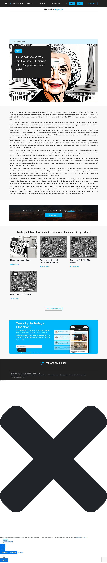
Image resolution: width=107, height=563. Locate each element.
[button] (53, 459)
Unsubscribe (64, 375)
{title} (4, 554)
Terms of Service (78, 537)
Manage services (6, 540)
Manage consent (4, 560)
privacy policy (37, 352)
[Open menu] (6, 3)
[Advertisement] (53, 27)
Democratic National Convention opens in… (49, 261)
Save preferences (13, 552)
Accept (3, 545)
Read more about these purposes (8, 542)
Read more (15, 264)
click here (71, 211)
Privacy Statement (53, 375)
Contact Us (54, 215)
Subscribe (91, 3)
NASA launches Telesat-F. (21, 294)
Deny (2, 549)
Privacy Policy (33, 375)
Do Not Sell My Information (77, 375)
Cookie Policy (43, 375)
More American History (53, 308)
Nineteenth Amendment (20, 260)
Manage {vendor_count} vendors (8, 541)
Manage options (5, 539)
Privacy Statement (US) (18, 377)
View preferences (4, 552)
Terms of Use (23, 375)
